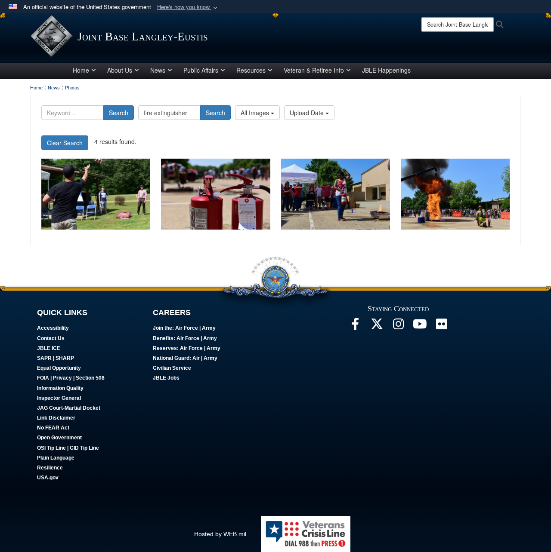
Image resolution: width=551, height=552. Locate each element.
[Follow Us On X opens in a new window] (376, 326)
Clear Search (65, 142)
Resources (251, 70)
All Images (256, 112)
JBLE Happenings (386, 70)
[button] (188, 7)
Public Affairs (200, 70)
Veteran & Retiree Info (314, 70)
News (157, 70)
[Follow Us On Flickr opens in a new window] (441, 326)
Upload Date (307, 112)
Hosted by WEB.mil (220, 534)
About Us (119, 70)
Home (81, 70)
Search (118, 112)
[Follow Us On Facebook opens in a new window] (355, 326)
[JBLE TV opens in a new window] (419, 326)
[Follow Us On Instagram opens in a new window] (398, 326)
